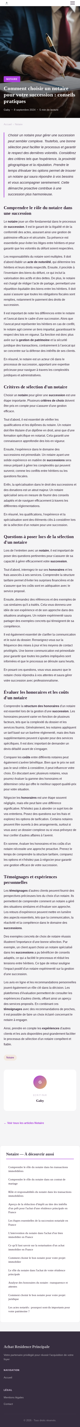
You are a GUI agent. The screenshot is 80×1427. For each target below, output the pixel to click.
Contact (8, 1403)
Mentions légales (14, 1397)
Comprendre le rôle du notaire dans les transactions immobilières (38, 1169)
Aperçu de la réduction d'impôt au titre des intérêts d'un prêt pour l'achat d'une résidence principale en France (38, 1208)
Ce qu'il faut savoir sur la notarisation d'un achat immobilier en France (36, 1247)
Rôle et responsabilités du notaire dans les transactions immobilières (39, 1193)
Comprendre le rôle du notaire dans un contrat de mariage (36, 1181)
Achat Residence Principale (26, 1346)
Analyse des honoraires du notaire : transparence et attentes (38, 1284)
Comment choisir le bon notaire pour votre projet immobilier (36, 1259)
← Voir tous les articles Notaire (24, 1123)
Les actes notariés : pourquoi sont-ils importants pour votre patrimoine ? (39, 1309)
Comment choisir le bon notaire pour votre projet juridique (36, 1297)
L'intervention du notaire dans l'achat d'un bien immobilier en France (35, 1234)
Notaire (11, 79)
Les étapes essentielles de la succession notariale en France (38, 1222)
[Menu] (72, 3)
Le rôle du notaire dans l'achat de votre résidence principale (36, 1272)
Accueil (8, 124)
